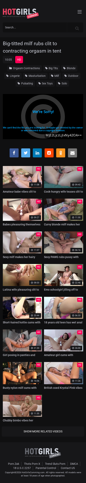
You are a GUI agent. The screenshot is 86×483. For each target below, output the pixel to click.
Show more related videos (43, 431)
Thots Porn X (32, 463)
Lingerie (14, 75)
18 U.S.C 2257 (22, 468)
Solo (64, 83)
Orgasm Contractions (26, 68)
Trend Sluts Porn (55, 463)
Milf (56, 75)
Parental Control (46, 468)
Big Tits (53, 68)
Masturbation (37, 75)
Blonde (70, 68)
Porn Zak (13, 463)
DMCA (74, 463)
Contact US (68, 468)
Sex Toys (47, 83)
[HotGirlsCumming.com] (21, 14)
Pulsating (27, 83)
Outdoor (72, 75)
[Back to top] (79, 475)
